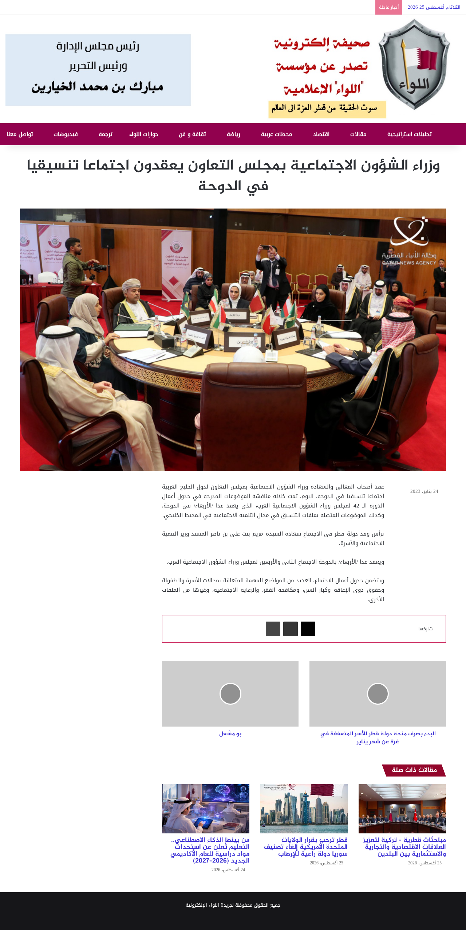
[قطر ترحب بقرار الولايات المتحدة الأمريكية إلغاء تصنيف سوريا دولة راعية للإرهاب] (304, 808)
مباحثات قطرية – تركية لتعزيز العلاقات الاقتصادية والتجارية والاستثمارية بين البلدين (404, 847)
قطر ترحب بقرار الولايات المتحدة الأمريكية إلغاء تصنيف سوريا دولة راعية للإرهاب (306, 847)
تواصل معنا (21, 134)
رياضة (234, 134)
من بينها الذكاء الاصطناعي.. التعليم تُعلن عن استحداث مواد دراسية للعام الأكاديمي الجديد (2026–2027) (209, 851)
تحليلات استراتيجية (410, 134)
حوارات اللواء (144, 134)
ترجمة (106, 134)
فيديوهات (67, 134)
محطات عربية (277, 134)
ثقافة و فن (193, 134)
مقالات (359, 134)
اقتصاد (322, 134)
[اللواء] (233, 69)
